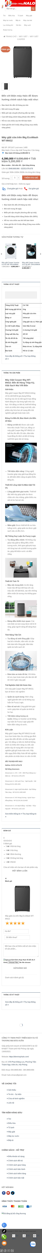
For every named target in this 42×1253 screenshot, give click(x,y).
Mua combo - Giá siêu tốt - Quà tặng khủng (18, 165)
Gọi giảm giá (33, 189)
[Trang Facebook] (5, 1252)
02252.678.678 (27, 169)
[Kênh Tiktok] (2, 1252)
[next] (40, 258)
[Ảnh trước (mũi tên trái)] (2, 1029)
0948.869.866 (14, 169)
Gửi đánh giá (20, 968)
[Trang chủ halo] (2, 6)
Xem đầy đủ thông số (13, 356)
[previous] (1, 258)
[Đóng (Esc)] (2, 1019)
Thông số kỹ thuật (11, 284)
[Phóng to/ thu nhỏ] (9, 1019)
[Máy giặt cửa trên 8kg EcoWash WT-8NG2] (21, 62)
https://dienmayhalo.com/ (19, 1057)
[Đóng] (0, 1248)
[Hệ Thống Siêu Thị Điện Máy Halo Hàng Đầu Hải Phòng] (20, 3)
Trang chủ (11, 36)
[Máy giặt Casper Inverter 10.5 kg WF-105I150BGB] (31, 251)
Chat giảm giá (12, 189)
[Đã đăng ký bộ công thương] (14, 1216)
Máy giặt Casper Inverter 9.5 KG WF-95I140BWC (10, 263)
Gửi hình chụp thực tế (19, 961)
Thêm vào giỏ (31, 178)
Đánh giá (7, 831)
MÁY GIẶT (23, 36)
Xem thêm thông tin (13, 814)
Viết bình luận (19, 871)
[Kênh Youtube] (9, 1252)
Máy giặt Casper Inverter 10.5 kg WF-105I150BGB (31, 263)
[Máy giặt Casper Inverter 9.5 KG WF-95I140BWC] (11, 251)
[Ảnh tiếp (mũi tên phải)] (9, 1029)
